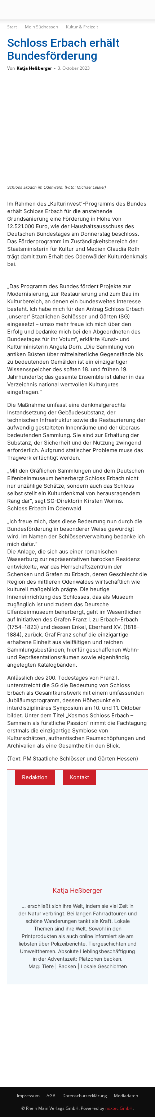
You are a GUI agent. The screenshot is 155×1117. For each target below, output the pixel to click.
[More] (90, 1026)
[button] (12, 9)
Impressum (28, 1096)
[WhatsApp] (42, 1026)
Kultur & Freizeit (82, 27)
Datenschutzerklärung (84, 1096)
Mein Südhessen (41, 27)
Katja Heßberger (34, 68)
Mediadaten (126, 1096)
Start (12, 27)
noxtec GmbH (119, 1108)
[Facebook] (18, 1026)
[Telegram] (65, 1026)
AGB (51, 1096)
